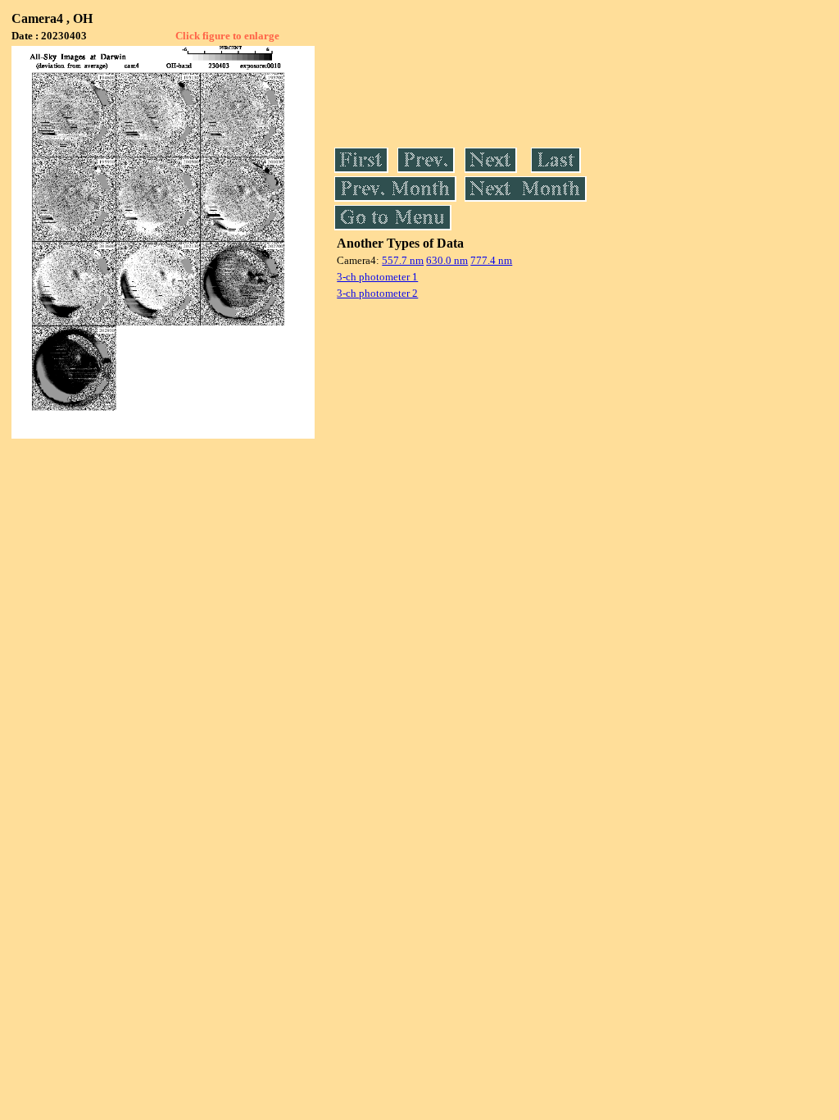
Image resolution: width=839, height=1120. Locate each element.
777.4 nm (491, 260)
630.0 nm (447, 260)
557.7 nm (403, 260)
